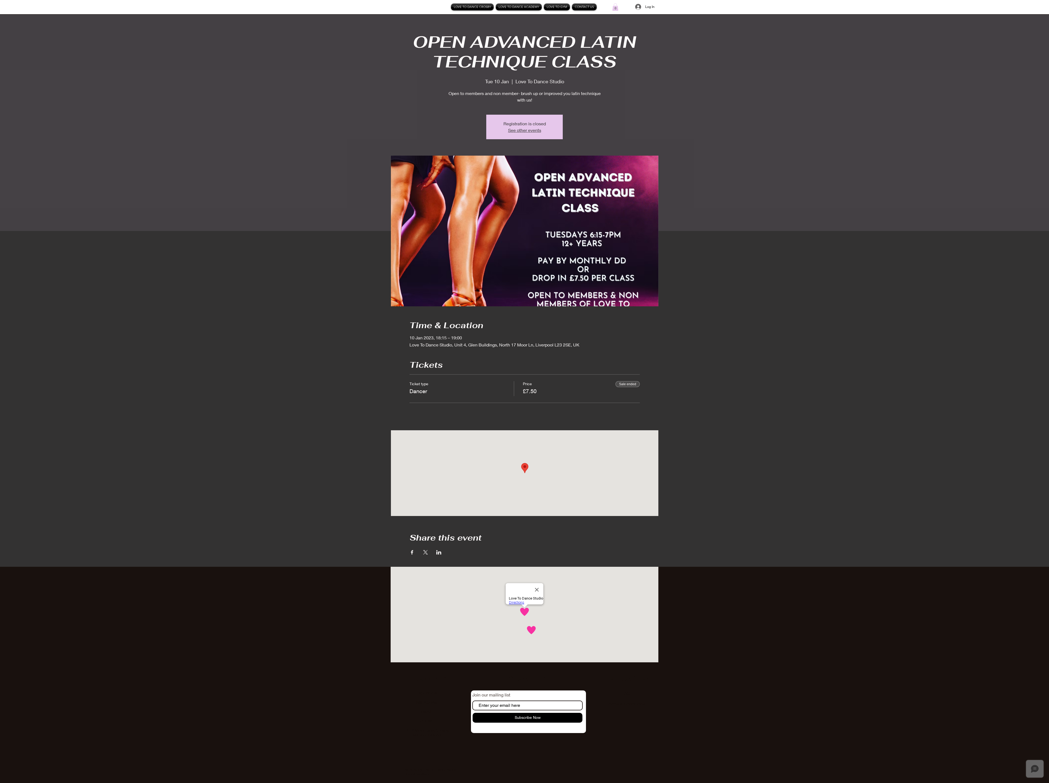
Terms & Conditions (626, 703)
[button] (615, 7)
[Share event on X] (425, 552)
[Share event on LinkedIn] (438, 552)
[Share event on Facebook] (412, 552)
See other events (524, 130)
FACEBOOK (426, 693)
